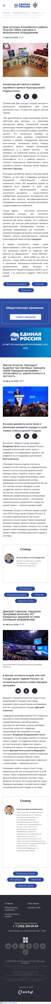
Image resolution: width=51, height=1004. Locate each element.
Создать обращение (26, 317)
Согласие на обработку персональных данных (25, 979)
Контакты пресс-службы (12, 915)
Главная (6, 13)
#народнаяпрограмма (16, 595)
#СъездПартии (25, 589)
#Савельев (36, 880)
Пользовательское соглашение (25, 971)
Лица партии (33, 903)
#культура (40, 284)
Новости (34, 13)
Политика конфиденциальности (25, 973)
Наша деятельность (20, 13)
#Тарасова (26, 290)
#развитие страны (26, 601)
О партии (9, 903)
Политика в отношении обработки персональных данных (25, 976)
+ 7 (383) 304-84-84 (25, 926)
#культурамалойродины (16, 284)
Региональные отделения (11, 909)
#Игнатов (39, 595)
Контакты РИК (33, 908)
